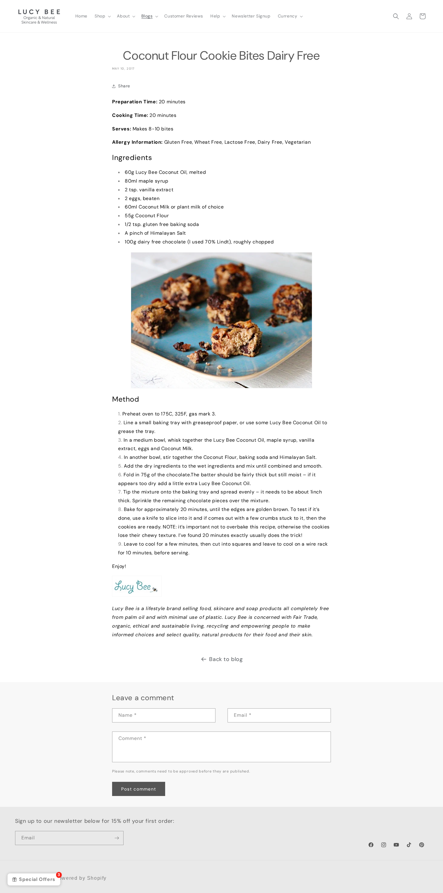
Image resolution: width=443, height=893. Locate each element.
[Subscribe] (116, 838)
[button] (102, 16)
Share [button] (124, 86)
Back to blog (226, 659)
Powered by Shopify (81, 878)
